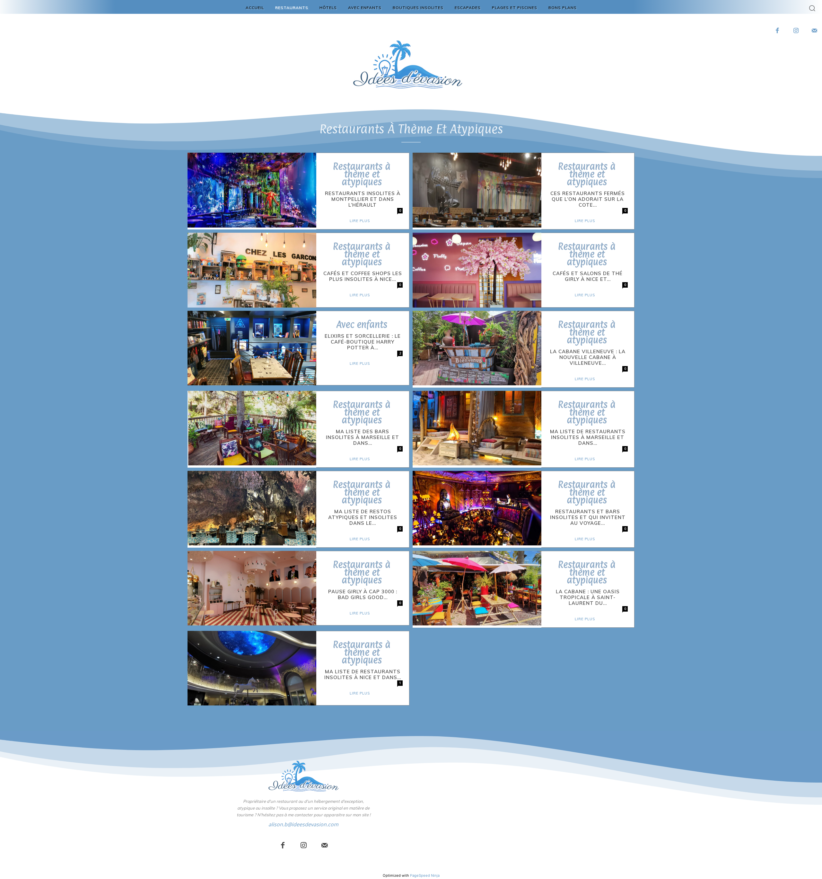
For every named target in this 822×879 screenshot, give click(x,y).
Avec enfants (361, 324)
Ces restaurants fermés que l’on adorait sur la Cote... (587, 199)
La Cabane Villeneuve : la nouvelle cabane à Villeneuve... (587, 357)
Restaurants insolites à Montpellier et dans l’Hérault (362, 199)
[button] (812, 8)
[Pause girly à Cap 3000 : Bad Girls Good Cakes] (252, 588)
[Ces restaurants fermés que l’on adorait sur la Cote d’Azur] (477, 190)
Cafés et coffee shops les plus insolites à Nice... (362, 276)
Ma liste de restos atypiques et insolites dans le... (362, 517)
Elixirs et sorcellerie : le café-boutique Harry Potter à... (363, 342)
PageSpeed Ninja (425, 875)
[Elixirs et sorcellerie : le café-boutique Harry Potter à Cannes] (252, 348)
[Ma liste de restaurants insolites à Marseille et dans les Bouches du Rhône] (477, 428)
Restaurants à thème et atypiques (361, 174)
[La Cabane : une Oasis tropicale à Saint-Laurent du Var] (477, 588)
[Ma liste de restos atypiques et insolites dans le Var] (252, 508)
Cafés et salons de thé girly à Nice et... (588, 276)
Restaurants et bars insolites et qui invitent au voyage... (587, 517)
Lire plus (360, 221)
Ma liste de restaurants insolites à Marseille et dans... (587, 437)
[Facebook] (777, 31)
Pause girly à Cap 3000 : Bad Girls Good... (362, 594)
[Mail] (324, 846)
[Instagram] (796, 31)
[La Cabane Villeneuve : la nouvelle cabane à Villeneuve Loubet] (477, 348)
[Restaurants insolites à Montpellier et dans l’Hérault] (252, 190)
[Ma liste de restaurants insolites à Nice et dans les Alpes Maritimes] (252, 668)
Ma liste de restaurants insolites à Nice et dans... (362, 674)
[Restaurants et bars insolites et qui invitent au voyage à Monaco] (477, 508)
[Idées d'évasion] (304, 776)
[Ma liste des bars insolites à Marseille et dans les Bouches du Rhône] (252, 428)
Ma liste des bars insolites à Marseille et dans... (362, 437)
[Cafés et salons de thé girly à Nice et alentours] (477, 270)
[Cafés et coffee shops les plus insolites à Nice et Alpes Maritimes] (252, 270)
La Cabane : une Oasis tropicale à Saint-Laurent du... (588, 597)
